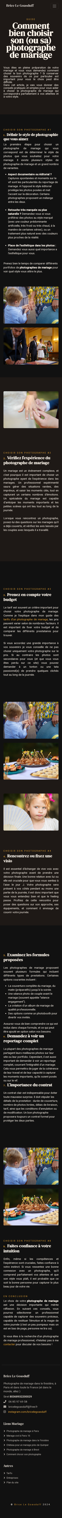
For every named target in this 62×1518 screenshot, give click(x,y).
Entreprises (12, 1477)
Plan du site (12, 1482)
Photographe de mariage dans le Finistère (27, 1440)
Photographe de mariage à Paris (22, 1431)
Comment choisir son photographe (23, 1454)
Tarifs (9, 1473)
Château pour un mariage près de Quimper (27, 1445)
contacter (9, 1344)
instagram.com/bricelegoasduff (27, 1411)
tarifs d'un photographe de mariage (25, 619)
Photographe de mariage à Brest (22, 1449)
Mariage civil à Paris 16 (18, 1435)
